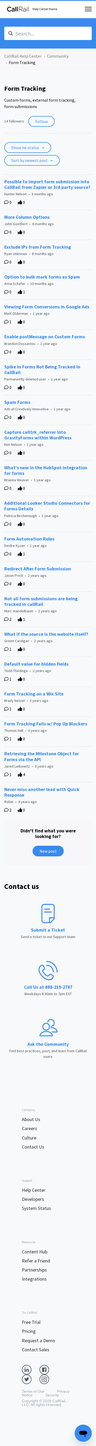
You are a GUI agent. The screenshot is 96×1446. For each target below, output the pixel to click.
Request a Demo (38, 1340)
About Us (31, 1119)
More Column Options (27, 217)
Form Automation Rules (29, 539)
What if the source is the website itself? (46, 634)
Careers (29, 1128)
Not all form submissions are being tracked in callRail (41, 601)
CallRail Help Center (23, 56)
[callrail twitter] (30, 1378)
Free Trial (31, 1322)
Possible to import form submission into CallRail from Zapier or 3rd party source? (47, 184)
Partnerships (34, 1270)
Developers (33, 1199)
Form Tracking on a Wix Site (33, 694)
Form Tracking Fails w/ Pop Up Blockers (45, 724)
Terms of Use (33, 1391)
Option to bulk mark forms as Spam (42, 277)
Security (52, 1395)
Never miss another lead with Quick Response (41, 792)
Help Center (33, 1190)
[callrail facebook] (48, 1369)
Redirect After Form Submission (37, 569)
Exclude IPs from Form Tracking (37, 247)
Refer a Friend (36, 1261)
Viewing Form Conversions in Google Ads (46, 307)
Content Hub (34, 1252)
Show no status (25, 147)
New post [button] (48, 851)
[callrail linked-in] (30, 1369)
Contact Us (33, 1147)
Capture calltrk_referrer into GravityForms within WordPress (37, 435)
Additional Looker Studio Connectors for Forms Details (47, 506)
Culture (29, 1138)
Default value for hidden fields (36, 664)
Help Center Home (45, 9)
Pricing (29, 1331)
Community (58, 56)
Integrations (34, 1279)
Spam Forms (17, 402)
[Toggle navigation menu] (88, 9)
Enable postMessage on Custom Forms (44, 337)
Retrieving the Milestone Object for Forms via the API (41, 756)
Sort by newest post (30, 160)
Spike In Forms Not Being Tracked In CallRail (42, 369)
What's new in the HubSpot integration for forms (45, 470)
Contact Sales (35, 1349)
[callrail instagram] (48, 1378)
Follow (41, 121)
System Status (36, 1208)
